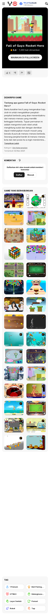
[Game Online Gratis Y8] (12, 4)
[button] (11, 143)
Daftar (19, 175)
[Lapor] (22, 72)
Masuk (30, 175)
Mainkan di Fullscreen (25, 57)
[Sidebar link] (3, 3)
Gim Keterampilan (20, 148)
